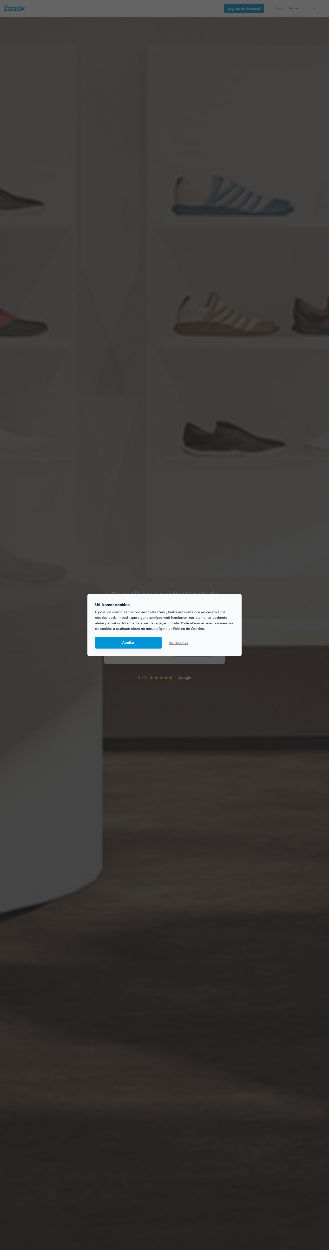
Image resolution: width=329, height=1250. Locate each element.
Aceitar (128, 642)
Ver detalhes (178, 642)
